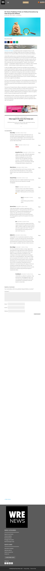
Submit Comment (37, 314)
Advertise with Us (8, 550)
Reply (39, 133)
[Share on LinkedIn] (14, 42)
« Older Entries (7, 499)
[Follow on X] (7, 563)
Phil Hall (7, 15)
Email (5, 307)
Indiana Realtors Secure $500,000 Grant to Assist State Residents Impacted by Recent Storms (22, 404)
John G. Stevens (10, 495)
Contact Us (6, 554)
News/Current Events (8, 534)
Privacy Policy (26, 568)
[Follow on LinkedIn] (10, 563)
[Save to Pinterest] (11, 42)
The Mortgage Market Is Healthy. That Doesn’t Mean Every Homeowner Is (21, 494)
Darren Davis (13, 206)
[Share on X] (8, 42)
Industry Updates (8, 536)
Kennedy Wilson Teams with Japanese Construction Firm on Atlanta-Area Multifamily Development (21, 434)
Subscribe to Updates (8, 548)
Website (6, 311)
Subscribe (26, 2)
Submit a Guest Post (8, 552)
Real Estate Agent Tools (9, 541)
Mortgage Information (9, 539)
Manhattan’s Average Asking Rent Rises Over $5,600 (21, 344)
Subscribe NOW (10, 557)
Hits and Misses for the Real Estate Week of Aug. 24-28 (22, 464)
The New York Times (8, 50)
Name (6, 304)
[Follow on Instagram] (12, 563)
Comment (6, 291)
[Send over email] (17, 42)
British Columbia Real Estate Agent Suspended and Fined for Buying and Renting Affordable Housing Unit (22, 373)
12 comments (18, 15)
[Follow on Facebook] (5, 563)
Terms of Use (33, 568)
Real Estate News (8, 537)
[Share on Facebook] (5, 42)
